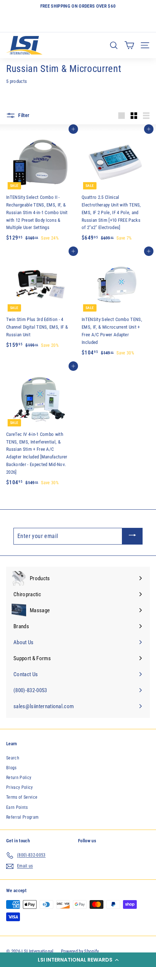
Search (12, 758)
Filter (23, 115)
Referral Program (22, 817)
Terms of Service (21, 797)
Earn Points (17, 807)
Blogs (11, 767)
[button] (78, 959)
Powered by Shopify (80, 951)
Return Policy (18, 777)
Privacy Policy (19, 787)
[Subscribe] (132, 536)
